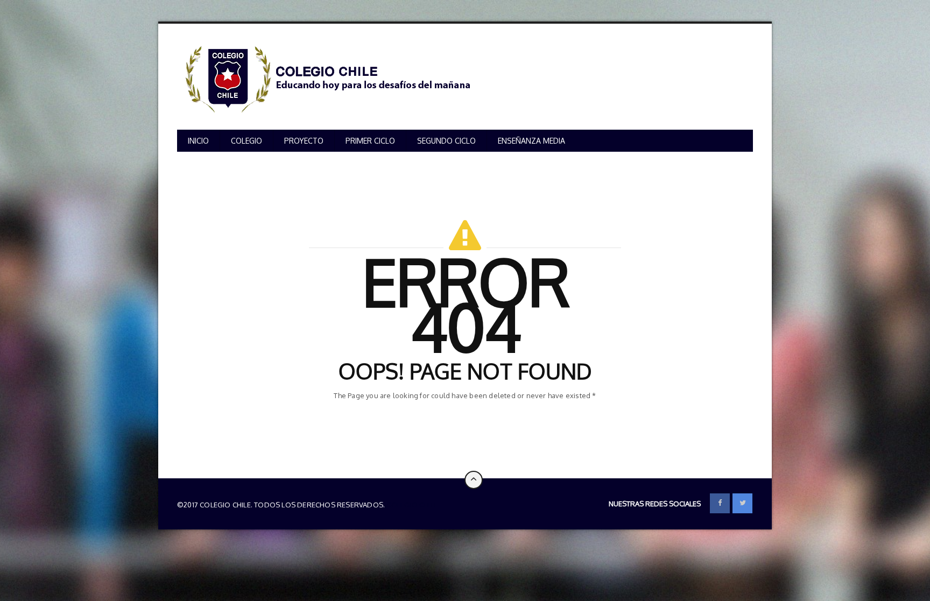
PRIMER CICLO (370, 140)
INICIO (198, 140)
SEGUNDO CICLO (446, 140)
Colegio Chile (412, 504)
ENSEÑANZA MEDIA (531, 140)
